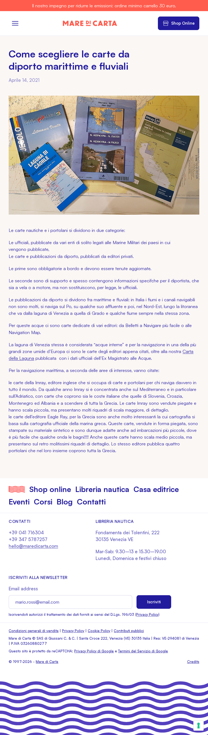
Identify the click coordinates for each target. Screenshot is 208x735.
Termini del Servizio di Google (143, 651)
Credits (193, 661)
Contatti (91, 501)
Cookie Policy (99, 631)
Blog (65, 501)
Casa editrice (156, 489)
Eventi (19, 501)
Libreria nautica (102, 489)
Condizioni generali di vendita (33, 631)
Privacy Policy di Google (94, 651)
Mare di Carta (47, 661)
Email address (23, 588)
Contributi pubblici (129, 631)
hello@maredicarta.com (33, 546)
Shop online (50, 489)
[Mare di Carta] (90, 23)
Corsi (43, 501)
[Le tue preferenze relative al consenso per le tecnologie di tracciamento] (198, 725)
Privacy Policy (147, 614)
